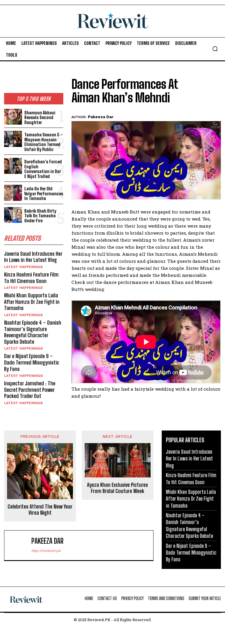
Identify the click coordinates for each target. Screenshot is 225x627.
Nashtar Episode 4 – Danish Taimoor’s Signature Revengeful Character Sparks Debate (32, 332)
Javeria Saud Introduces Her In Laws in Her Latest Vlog (33, 256)
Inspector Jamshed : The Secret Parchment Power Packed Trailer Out (29, 389)
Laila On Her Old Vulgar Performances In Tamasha (43, 193)
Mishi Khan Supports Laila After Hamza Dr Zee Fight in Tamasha (31, 301)
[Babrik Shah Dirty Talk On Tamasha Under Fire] (13, 215)
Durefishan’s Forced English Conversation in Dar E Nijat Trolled (43, 169)
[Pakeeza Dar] (19, 545)
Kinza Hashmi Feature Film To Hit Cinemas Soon (31, 277)
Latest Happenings (23, 267)
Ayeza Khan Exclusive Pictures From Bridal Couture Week (117, 488)
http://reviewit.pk (46, 551)
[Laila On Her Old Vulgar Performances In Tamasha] (13, 193)
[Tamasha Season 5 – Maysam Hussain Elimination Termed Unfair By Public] (13, 139)
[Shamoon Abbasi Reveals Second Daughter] (13, 117)
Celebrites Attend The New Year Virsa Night (40, 510)
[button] (215, 49)
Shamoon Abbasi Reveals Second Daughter (39, 117)
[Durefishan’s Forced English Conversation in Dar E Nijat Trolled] (13, 166)
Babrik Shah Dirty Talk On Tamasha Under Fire (40, 215)
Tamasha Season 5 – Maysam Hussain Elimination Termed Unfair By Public (43, 142)
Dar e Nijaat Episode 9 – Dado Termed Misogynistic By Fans (31, 362)
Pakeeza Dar (100, 117)
